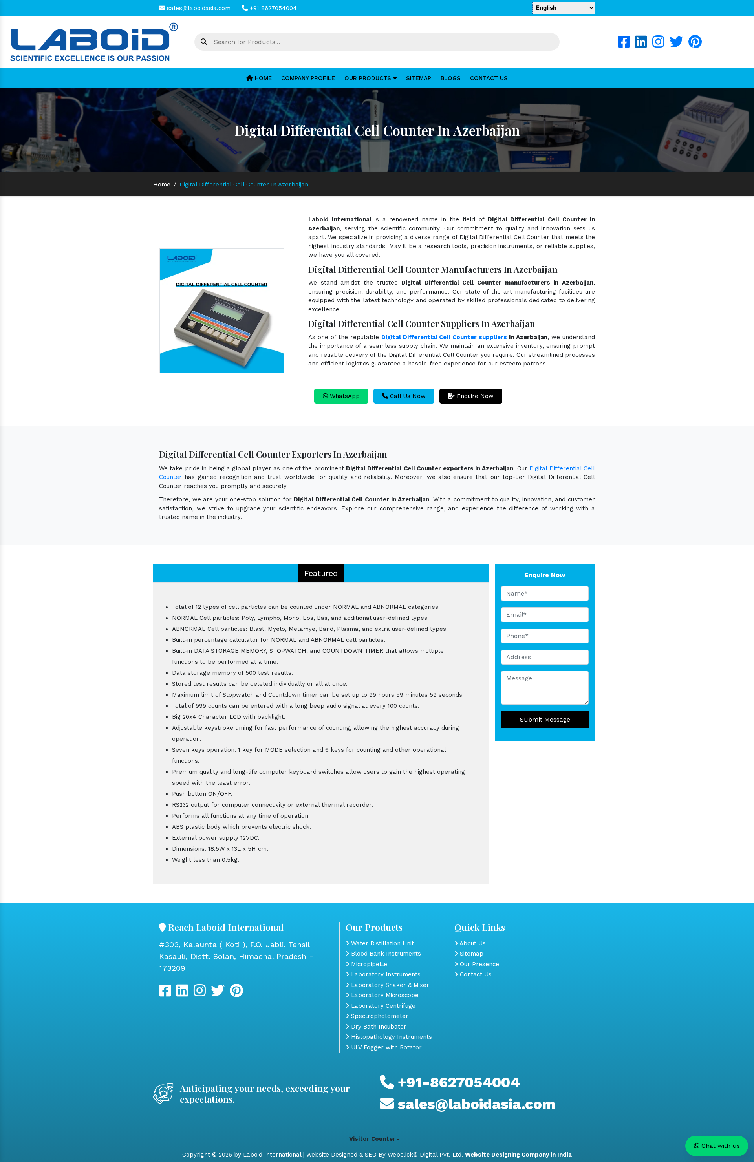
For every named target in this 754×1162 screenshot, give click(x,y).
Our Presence (478, 964)
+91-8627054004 (457, 1082)
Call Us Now (407, 396)
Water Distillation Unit (381, 943)
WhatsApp (344, 396)
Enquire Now (474, 396)
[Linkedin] (641, 44)
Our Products (368, 78)
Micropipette (368, 964)
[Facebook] (624, 44)
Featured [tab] (321, 573)
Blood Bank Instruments (385, 953)
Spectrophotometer (378, 1015)
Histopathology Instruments (390, 1036)
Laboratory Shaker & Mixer (389, 984)
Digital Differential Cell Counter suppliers (444, 337)
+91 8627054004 (272, 8)
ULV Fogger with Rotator (385, 1047)
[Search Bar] (203, 42)
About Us (472, 943)
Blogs (451, 78)
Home (262, 78)
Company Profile (308, 78)
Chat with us (719, 1145)
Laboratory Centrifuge (382, 1005)
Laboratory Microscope (384, 995)
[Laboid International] (94, 41)
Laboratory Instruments (385, 974)
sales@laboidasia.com (198, 8)
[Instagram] (658, 44)
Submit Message (545, 719)
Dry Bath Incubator (377, 1026)
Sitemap (418, 78)
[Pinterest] (695, 44)
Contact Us (489, 78)
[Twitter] (676, 44)
